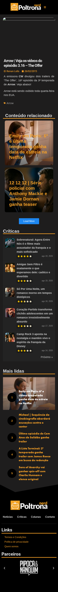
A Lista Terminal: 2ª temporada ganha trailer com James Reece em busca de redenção (35, 454)
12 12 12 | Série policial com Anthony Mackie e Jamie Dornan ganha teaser (28, 193)
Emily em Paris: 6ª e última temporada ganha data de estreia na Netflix (28, 146)
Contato (50, 516)
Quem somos (11, 546)
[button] (45, 7)
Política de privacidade (16, 542)
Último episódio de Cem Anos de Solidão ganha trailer (34, 437)
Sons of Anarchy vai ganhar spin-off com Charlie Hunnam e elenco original (32, 473)
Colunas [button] (36, 516)
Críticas (21, 516)
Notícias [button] (8, 516)
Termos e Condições (15, 537)
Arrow (10, 103)
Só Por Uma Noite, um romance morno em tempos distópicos (34, 292)
